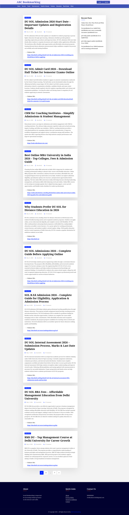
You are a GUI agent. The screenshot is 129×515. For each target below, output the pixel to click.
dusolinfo (39, 32)
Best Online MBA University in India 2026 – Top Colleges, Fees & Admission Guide (49, 158)
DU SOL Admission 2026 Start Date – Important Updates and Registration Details (48, 25)
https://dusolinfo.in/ (33, 239)
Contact (68, 501)
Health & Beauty (45, 6)
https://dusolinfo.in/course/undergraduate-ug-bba (42, 425)
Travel (28, 6)
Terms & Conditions (71, 499)
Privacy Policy (70, 497)
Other (72, 6)
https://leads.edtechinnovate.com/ (37, 143)
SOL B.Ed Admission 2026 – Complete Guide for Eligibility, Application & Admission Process (48, 298)
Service (24, 6)
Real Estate (66, 6)
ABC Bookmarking (28, 2)
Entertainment (35, 6)
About (67, 495)
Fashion (53, 6)
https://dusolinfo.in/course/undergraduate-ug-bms (42, 465)
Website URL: (31, 52)
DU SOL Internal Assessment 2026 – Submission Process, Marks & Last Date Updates (50, 346)
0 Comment (49, 32)
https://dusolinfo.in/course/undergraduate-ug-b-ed (42, 330)
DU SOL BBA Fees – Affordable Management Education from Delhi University (47, 395)
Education (59, 6)
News (18, 6)
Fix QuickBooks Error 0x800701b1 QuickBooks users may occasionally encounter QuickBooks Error (91, 30)
